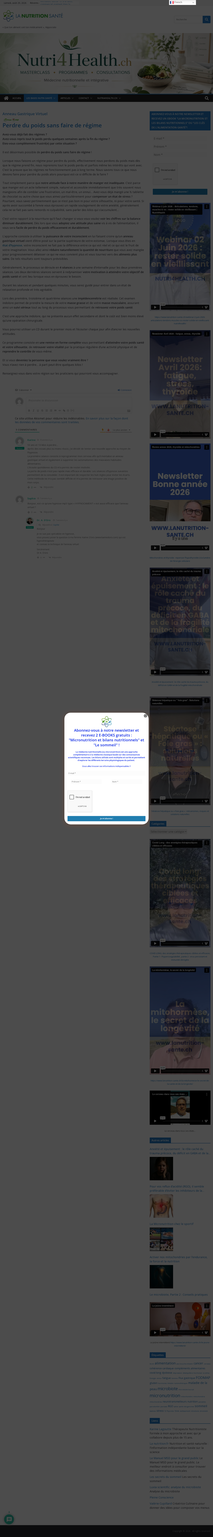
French (178, 2)
